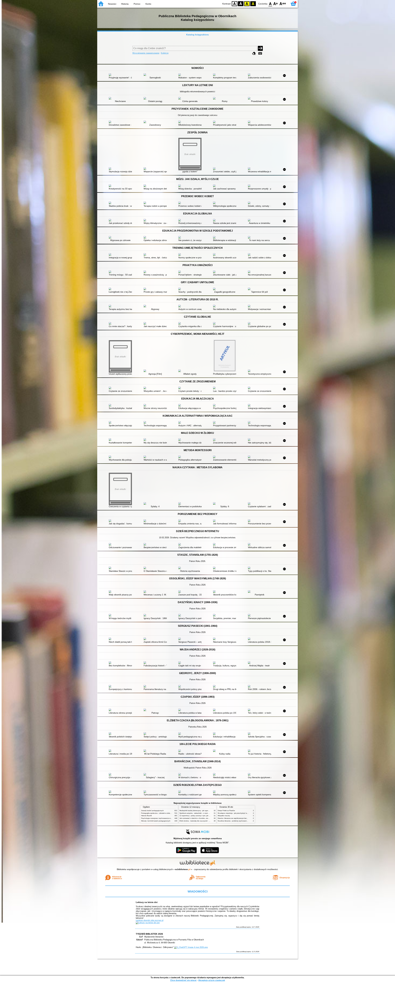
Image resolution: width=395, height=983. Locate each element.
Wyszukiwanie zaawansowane (145, 53)
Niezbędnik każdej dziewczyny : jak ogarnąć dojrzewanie (199, 810)
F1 (275, 3)
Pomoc (137, 4)
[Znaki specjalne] (260, 53)
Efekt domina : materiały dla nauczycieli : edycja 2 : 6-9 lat (200, 821)
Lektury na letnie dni (147, 902)
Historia (125, 4)
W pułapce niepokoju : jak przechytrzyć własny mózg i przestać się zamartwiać (245, 813)
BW (241, 3)
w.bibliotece (182, 869)
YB (247, 3)
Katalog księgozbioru (197, 34)
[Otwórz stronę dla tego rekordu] (121, 74)
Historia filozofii (146, 815)
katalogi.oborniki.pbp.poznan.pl (149, 920)
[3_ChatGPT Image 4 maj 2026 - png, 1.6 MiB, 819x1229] (191, 947)
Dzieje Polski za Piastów (226, 810)
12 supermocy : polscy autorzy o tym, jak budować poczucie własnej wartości (206, 815)
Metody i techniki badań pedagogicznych (155, 821)
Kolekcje (164, 53)
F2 (282, 3)
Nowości (112, 4)
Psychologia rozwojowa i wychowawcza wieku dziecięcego (161, 818)
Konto (148, 4)
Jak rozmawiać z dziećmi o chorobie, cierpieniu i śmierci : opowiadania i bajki (206, 818)
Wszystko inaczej (224, 815)
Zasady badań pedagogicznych (152, 810)
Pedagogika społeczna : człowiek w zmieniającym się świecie (162, 813)
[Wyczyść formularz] (254, 53)
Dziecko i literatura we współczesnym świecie (233, 818)
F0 (270, 3)
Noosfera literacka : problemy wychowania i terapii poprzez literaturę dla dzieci (245, 821)
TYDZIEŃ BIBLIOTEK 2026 (149, 934)
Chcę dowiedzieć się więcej (183, 980)
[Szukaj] (260, 48)
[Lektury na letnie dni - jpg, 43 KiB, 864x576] (148, 923)
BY (253, 3)
